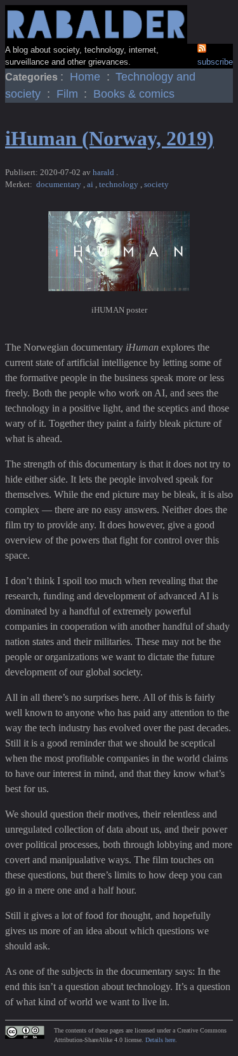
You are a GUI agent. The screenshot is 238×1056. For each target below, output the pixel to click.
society (156, 184)
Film (68, 94)
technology (119, 184)
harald (104, 172)
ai (91, 184)
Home (86, 76)
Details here (160, 1039)
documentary (59, 184)
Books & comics (134, 94)
